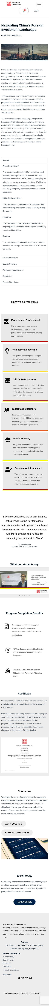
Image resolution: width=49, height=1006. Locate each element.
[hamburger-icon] (39, 4)
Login (36, 11)
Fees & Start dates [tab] (10, 282)
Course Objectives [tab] (10, 258)
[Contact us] (30, 978)
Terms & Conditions (11, 970)
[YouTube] (22, 978)
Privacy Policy (8, 957)
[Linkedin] (19, 978)
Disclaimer (7, 967)
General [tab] (6, 160)
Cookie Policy (8, 960)
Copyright (7, 963)
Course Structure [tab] (10, 264)
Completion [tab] (7, 276)
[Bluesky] (26, 978)
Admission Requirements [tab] (13, 270)
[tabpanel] (24, 209)
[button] (3, 582)
